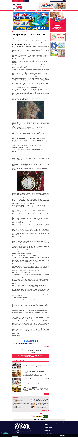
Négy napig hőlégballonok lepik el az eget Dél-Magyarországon (42, 404)
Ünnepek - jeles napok (20, 31)
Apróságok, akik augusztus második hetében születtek (23, 404)
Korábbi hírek (45, 410)
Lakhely (27, 0)
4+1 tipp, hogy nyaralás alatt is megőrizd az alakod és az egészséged (34, 372)
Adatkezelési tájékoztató (49, 427)
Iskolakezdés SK (26, 363)
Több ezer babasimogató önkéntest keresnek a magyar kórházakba (42, 407)
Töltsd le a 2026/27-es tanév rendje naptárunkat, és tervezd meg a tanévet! (42, 400)
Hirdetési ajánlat (47, 429)
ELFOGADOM (63, 435)
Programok (19, 10)
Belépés (21, 0)
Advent (26, 31)
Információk (25, 10)
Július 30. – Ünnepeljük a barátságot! (30, 387)
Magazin (46, 10)
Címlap (15, 10)
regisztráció (21, 343)
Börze (41, 10)
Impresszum (46, 426)
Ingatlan (61, 10)
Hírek (32, 10)
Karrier (56, 10)
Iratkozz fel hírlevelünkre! (31, 356)
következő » (46, 346)
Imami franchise (47, 430)
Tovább (46, 394)
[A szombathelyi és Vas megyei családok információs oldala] (20, 6)
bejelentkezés (28, 343)
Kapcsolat (46, 424)
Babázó (51, 10)
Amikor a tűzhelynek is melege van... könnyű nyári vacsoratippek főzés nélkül (36, 379)
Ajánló (36, 10)
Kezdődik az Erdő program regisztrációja (21, 407)
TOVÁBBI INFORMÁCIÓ (15, 436)
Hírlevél (16, 0)
